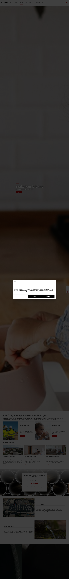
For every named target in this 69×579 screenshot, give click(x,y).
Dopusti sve (48, 296)
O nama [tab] (48, 284)
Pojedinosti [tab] (34, 284)
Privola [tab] (20, 284)
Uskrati (34, 296)
